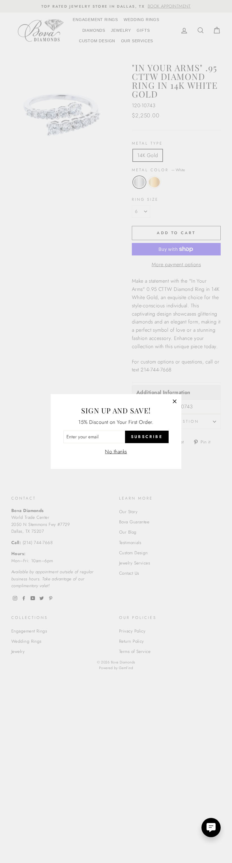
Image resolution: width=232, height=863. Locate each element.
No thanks (116, 451)
